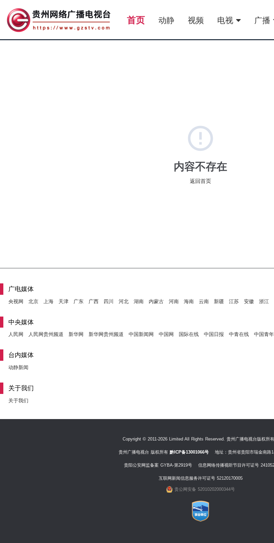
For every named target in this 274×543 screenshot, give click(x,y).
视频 (196, 20)
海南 (189, 301)
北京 (33, 301)
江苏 (234, 301)
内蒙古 (156, 301)
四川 (109, 301)
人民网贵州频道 (45, 334)
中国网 (166, 334)
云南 (204, 301)
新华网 (76, 334)
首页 (136, 20)
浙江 (264, 301)
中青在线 (239, 334)
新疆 (219, 301)
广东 (79, 301)
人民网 (15, 334)
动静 (166, 20)
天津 (63, 301)
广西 (94, 301)
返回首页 (200, 181)
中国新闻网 (141, 334)
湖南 (139, 301)
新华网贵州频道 (106, 334)
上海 (48, 301)
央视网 (15, 301)
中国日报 (214, 334)
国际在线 (189, 334)
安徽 (249, 301)
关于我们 (18, 400)
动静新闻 (18, 367)
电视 (226, 20)
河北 (124, 301)
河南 (174, 301)
